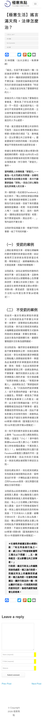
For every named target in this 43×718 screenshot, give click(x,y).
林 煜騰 (9, 39)
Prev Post (6, 683)
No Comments (11, 43)
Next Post (36, 683)
